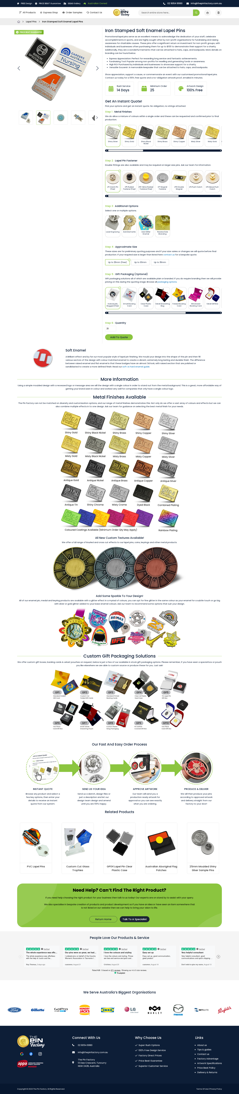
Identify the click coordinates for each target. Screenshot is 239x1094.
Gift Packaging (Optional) (131, 274)
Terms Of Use (202, 1089)
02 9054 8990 (174, 3)
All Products (29, 12)
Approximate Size (126, 246)
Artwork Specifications (209, 1063)
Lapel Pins (31, 21)
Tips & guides (204, 1049)
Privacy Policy (216, 1089)
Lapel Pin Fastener (126, 160)
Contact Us (96, 12)
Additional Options (126, 206)
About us (202, 1045)
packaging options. (167, 281)
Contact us (203, 1054)
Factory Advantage (207, 1058)
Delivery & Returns (207, 1072)
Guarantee (50, 3)
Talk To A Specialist (135, 919)
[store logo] (121, 12)
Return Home (103, 919)
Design (26, 3)
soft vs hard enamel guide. (136, 366)
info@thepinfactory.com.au (206, 3)
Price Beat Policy (206, 1067)
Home (18, 21)
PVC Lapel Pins (36, 866)
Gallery (74, 3)
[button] (19, 68)
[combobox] (169, 12)
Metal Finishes (123, 111)
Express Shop (50, 12)
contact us (169, 254)
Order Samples (74, 12)
